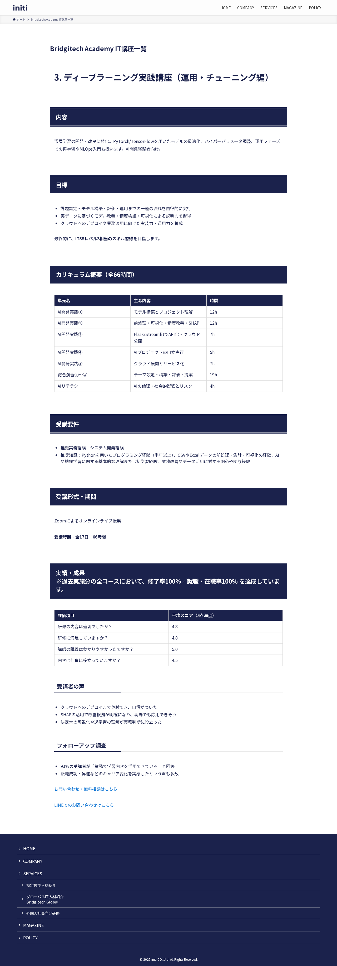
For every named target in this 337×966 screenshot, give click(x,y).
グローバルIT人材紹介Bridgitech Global (44, 899)
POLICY (30, 937)
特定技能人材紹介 (41, 885)
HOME (29, 848)
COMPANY (32, 861)
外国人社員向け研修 (43, 913)
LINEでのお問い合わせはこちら (84, 805)
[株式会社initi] (20, 7)
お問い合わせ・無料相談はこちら (85, 789)
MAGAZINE (33, 925)
